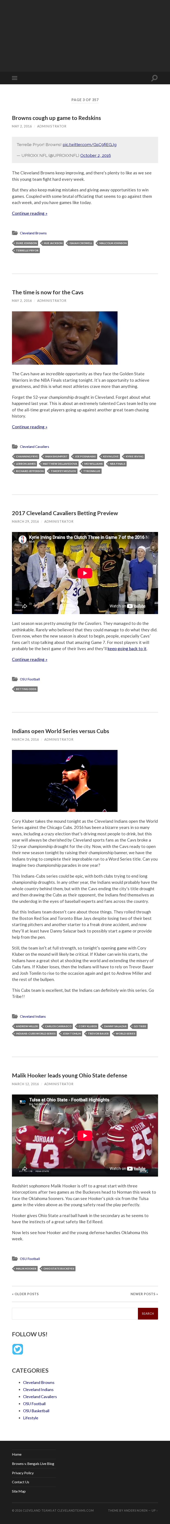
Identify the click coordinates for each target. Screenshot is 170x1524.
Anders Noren (136, 1510)
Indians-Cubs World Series (36, 1033)
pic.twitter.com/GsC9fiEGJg (89, 144)
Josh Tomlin (72, 1033)
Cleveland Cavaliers (34, 447)
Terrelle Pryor (27, 250)
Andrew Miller (27, 1026)
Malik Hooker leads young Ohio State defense (69, 1075)
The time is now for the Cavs (47, 292)
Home (16, 1454)
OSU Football (30, 679)
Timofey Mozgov (63, 471)
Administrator (51, 126)
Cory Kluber (88, 1026)
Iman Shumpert (56, 456)
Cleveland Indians (33, 1016)
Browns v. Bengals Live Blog (33, 1463)
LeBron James (26, 463)
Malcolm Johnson (113, 243)
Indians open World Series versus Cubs (60, 731)
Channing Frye (27, 456)
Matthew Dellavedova (60, 463)
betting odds (26, 689)
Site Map (19, 1491)
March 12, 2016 (25, 1084)
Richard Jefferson (30, 471)
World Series (125, 1033)
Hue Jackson (53, 243)
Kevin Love (111, 456)
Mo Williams (93, 463)
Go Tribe (140, 1026)
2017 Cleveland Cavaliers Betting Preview (65, 513)
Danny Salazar (115, 1026)
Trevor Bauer (98, 1033)
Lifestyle (30, 1417)
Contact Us (20, 1482)
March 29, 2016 (25, 521)
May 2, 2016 (22, 126)
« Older (25, 1294)
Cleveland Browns (33, 233)
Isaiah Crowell (81, 243)
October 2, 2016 (95, 155)
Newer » (144, 1294)
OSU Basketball (36, 1410)
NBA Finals (117, 463)
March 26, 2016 (25, 739)
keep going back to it (127, 648)
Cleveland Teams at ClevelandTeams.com (58, 1510)
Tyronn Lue (91, 471)
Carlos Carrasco (58, 1026)
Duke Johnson (26, 243)
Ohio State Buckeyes (58, 1268)
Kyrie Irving (134, 456)
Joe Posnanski (85, 456)
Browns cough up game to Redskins (56, 117)
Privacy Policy (23, 1473)
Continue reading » (29, 213)
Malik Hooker (26, 1268)
